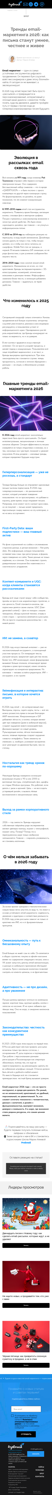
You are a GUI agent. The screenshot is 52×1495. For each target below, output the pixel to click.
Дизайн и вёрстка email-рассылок (17, 1471)
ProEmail (26, 1142)
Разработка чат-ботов (14, 1482)
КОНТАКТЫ (39, 1476)
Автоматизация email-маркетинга (17, 1476)
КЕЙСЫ (41, 1467)
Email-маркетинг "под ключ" (15, 1474)
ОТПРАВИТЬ (26, 1434)
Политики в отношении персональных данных (26, 1422)
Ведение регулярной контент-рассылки (19, 1478)
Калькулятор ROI (13, 1484)
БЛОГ (42, 1473)
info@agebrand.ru (36, 1449)
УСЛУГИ (11, 1467)
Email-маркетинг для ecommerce (17, 1480)
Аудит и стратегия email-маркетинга (18, 1469)
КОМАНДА (40, 1470)
